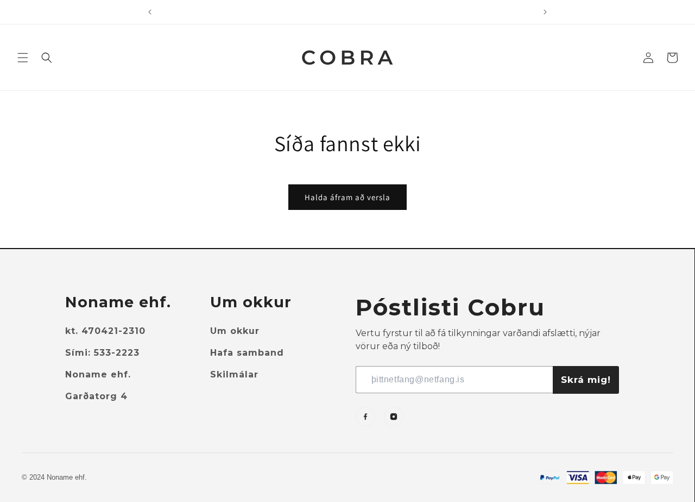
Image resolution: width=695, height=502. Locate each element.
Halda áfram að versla (347, 197)
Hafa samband (247, 353)
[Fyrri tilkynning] (150, 12)
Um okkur (235, 331)
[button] (23, 58)
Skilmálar (234, 374)
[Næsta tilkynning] (545, 12)
